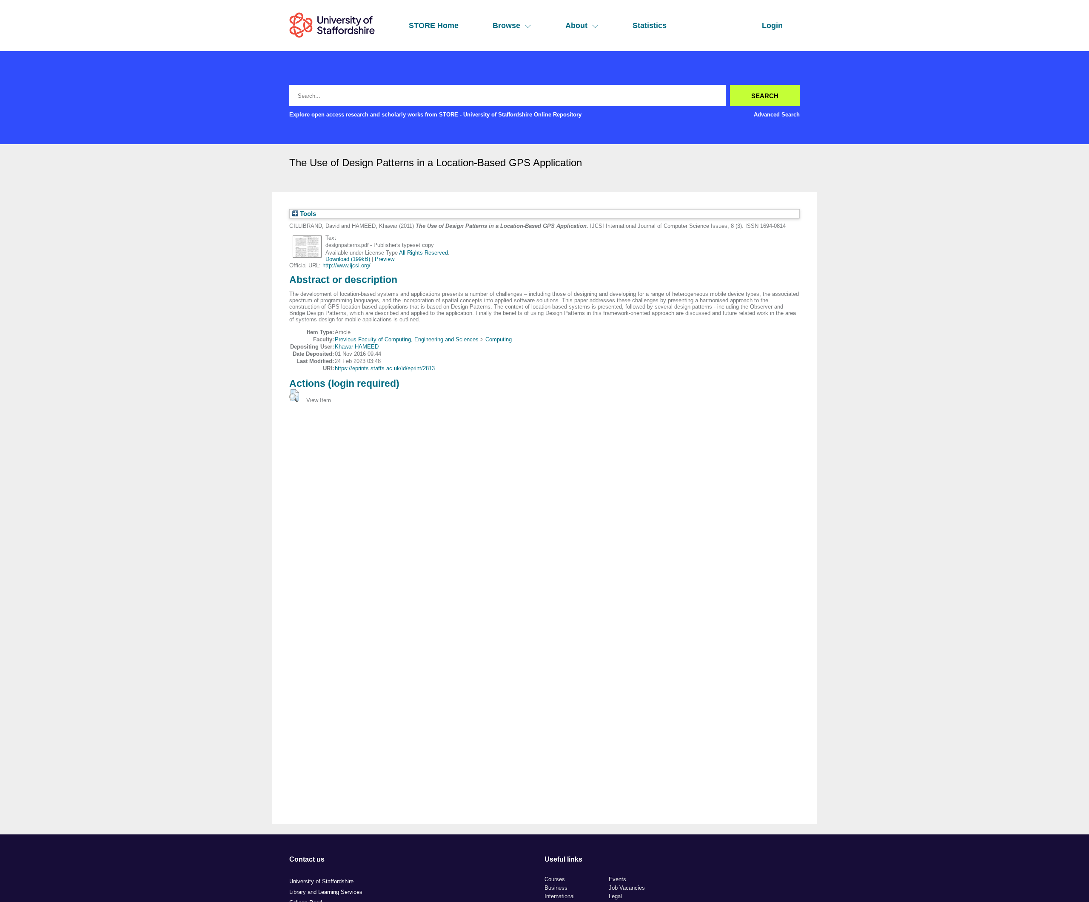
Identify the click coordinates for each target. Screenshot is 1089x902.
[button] (294, 395)
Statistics (650, 25)
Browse (506, 25)
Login (772, 25)
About (576, 25)
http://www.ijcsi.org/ (346, 265)
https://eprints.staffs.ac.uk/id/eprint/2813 (385, 368)
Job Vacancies (627, 888)
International (559, 896)
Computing (498, 339)
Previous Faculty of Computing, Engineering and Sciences (407, 339)
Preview (384, 259)
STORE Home (434, 25)
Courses (554, 879)
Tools (307, 213)
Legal (615, 896)
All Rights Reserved (423, 253)
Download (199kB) (347, 259)
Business (555, 888)
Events (617, 879)
